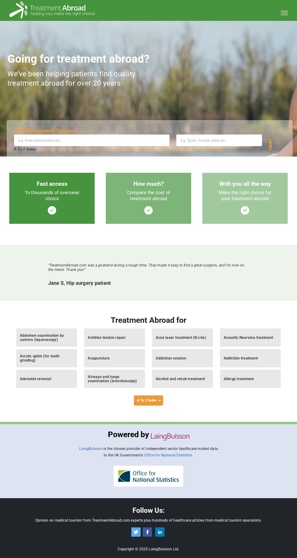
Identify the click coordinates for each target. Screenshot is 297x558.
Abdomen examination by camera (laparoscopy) (42, 337)
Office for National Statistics (168, 455)
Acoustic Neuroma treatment (248, 337)
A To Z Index (25, 149)
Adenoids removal (35, 379)
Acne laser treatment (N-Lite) (181, 337)
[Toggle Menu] (284, 13)
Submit (270, 145)
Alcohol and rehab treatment (180, 379)
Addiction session (171, 358)
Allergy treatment (239, 379)
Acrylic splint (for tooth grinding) (39, 358)
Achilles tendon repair (107, 337)
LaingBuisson (90, 448)
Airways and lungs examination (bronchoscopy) (112, 379)
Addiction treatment (241, 358)
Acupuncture (99, 358)
